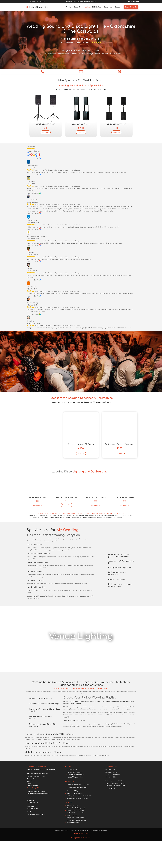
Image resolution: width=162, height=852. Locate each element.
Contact (117, 7)
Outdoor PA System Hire (75, 793)
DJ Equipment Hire (111, 772)
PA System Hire (72, 769)
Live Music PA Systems (74, 791)
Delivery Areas (71, 815)
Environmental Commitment (76, 820)
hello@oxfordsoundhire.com (36, 813)
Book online (37, 505)
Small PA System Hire (75, 772)
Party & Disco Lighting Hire (115, 783)
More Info (45, 132)
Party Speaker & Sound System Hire (79, 796)
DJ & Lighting (96, 7)
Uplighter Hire (111, 788)
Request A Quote (131, 7)
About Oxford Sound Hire (75, 810)
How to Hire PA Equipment (76, 808)
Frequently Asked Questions (76, 817)
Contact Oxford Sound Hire (76, 813)
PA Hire (68, 7)
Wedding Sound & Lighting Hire (77, 798)
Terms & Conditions (73, 822)
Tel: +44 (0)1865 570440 (81, 833)
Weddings (87, 7)
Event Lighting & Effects (113, 781)
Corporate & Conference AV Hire (78, 784)
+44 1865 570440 (32, 802)
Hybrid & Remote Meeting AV (78, 787)
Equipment (108, 7)
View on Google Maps (34, 788)
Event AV (77, 7)
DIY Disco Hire (110, 769)
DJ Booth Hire (111, 777)
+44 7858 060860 (32, 807)
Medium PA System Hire (76, 774)
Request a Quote (72, 805)
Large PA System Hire (75, 777)
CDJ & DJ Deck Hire (113, 774)
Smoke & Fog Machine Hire (115, 785)
